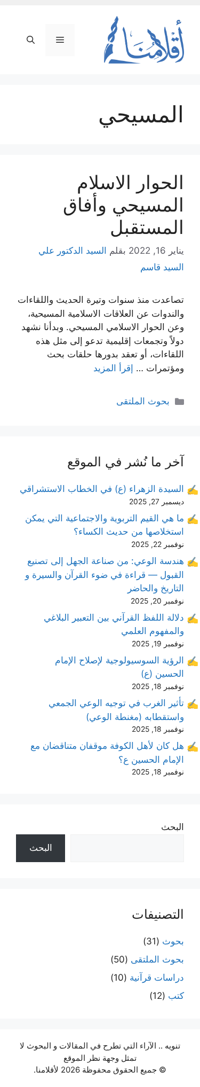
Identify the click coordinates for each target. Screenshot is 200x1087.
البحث (172, 827)
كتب (176, 995)
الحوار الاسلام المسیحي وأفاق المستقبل (123, 204)
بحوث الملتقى (143, 401)
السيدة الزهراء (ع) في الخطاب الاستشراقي (102, 488)
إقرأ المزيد (113, 368)
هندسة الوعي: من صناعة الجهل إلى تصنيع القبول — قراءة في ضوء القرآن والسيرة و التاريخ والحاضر (104, 574)
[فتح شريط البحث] (30, 40)
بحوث (173, 941)
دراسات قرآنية (157, 977)
